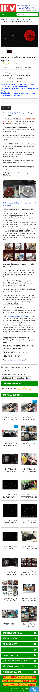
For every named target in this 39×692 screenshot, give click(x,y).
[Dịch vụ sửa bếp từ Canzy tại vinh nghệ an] (19, 36)
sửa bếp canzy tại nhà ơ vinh (21, 367)
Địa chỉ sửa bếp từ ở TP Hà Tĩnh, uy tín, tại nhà (10, 445)
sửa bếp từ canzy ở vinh (10, 371)
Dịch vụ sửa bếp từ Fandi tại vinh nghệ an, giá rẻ (10, 497)
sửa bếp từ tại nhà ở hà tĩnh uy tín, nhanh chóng (10, 420)
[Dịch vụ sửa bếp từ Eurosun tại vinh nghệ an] (10, 510)
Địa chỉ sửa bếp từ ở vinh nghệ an (10, 599)
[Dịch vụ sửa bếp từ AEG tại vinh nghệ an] (10, 562)
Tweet (16, 68)
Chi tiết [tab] (6, 108)
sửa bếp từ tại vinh (23, 378)
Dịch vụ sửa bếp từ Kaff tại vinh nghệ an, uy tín (29, 471)
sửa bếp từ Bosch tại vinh (10, 625)
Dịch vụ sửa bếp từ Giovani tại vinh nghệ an (10, 549)
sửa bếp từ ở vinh (8, 378)
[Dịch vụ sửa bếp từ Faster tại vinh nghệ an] (29, 485)
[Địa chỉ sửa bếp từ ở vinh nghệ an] (10, 588)
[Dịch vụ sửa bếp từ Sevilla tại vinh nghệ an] (29, 536)
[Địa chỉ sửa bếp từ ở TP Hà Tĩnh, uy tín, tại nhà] (10, 433)
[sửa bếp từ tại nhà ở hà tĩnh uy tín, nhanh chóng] (10, 407)
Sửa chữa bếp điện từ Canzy (13, 113)
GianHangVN (24, 691)
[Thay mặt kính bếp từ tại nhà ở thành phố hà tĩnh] (29, 433)
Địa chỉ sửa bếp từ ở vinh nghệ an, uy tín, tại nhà (29, 574)
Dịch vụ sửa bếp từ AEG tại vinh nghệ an (10, 574)
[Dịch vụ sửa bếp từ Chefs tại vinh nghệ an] (29, 510)
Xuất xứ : (11, 78)
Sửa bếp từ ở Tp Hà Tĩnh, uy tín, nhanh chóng (29, 420)
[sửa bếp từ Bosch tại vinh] (10, 614)
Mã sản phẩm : (9, 73)
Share (6, 68)
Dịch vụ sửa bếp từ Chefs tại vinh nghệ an (29, 523)
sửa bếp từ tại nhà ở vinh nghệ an (14, 374)
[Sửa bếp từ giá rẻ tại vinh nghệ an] (29, 588)
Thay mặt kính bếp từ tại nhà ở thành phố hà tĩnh (29, 445)
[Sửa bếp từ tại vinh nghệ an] (29, 614)
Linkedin (27, 68)
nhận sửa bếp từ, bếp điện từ (20, 316)
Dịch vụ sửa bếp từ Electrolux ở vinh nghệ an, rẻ (10, 471)
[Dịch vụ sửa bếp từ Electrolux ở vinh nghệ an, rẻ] (10, 459)
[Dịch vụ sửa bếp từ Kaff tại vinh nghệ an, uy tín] (29, 459)
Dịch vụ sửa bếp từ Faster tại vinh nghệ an (29, 497)
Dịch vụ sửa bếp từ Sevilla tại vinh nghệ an (29, 549)
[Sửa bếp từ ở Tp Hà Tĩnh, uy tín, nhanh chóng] (29, 407)
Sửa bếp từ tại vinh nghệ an (29, 625)
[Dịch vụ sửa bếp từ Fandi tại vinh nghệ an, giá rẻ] (10, 485)
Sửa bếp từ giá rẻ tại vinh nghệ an (29, 599)
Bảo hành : (10, 81)
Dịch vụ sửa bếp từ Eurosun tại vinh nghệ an (10, 523)
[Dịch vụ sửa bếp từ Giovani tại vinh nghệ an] (10, 536)
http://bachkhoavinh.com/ (16, 360)
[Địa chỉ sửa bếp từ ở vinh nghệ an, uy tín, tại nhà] (29, 562)
